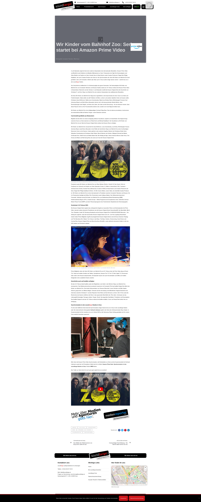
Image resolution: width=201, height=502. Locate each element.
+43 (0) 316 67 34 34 (67, 469)
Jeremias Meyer (75, 102)
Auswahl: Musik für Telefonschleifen (97, 479)
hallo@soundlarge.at (65, 472)
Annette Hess (86, 188)
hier (125, 299)
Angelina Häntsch (108, 131)
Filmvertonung (92, 427)
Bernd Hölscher (102, 133)
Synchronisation (76, 432)
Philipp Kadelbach (84, 190)
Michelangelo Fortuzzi (118, 100)
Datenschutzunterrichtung (94, 476)
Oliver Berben (100, 184)
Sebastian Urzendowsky (77, 133)
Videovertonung (88, 432)
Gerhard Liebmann (95, 310)
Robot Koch (94, 120)
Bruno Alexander (90, 102)
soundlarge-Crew (92, 473)
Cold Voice (82, 427)
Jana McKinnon (80, 100)
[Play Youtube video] (100, 389)
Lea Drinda (105, 100)
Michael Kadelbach (104, 120)
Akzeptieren (123, 498)
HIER (91, 366)
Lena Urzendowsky (93, 100)
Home (89, 466)
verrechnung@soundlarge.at (78, 474)
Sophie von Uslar (90, 186)
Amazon (74, 427)
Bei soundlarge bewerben (94, 469)
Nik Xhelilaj (100, 135)
